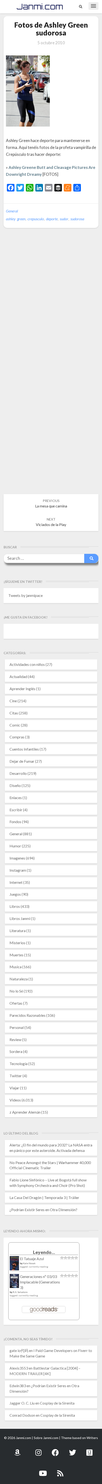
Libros (14, 906)
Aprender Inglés (22, 688)
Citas (13, 713)
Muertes (16, 955)
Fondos (15, 821)
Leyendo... (44, 1252)
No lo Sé (16, 991)
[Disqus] (51, 304)
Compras (16, 737)
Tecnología (18, 1063)
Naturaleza (18, 979)
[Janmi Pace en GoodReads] (89, 1450)
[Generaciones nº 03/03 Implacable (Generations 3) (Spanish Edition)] (14, 1282)
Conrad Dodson (22, 1415)
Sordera (15, 1051)
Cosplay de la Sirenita (57, 1403)
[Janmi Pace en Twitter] (72, 1450)
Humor (15, 846)
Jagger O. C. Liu (22, 1403)
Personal (16, 1027)
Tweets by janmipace (25, 595)
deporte (52, 218)
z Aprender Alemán (25, 1112)
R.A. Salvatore (20, 1292)
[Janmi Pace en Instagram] (38, 1450)
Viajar (14, 1088)
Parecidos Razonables (27, 1015)
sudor (64, 218)
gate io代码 (18, 1350)
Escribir (15, 809)
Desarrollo (18, 773)
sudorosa (77, 218)
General (12, 211)
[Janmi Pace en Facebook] (55, 1450)
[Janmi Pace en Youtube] (43, 1471)
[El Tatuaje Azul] (14, 1265)
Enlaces (15, 797)
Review (15, 1039)
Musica (15, 966)
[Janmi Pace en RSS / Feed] (60, 1471)
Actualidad (18, 676)
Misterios (17, 942)
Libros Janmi (19, 918)
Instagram (17, 870)
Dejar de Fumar (21, 761)
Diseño (15, 785)
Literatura (17, 930)
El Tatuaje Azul (32, 1258)
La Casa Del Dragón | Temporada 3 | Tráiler (44, 1197)
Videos (15, 1100)
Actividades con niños (27, 664)
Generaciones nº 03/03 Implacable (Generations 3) (40, 1282)
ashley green (15, 218)
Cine (13, 700)
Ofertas (15, 1003)
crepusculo (36, 218)
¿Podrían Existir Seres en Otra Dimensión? (43, 1209)
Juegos (15, 894)
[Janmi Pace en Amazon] (17, 1450)
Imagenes (17, 858)
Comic (14, 725)
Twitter (15, 1075)
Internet (16, 882)
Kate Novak (29, 1263)
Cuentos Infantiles (24, 749)
